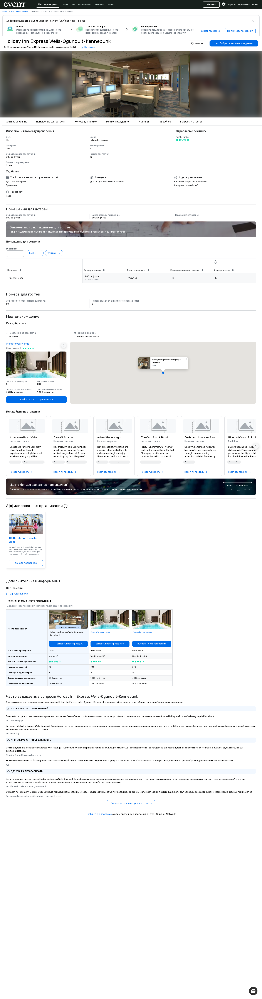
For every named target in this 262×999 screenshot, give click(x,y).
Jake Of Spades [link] (63, 437)
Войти (255, 4)
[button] (131, 84)
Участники (11, 249)
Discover (99, 4)
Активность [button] (14, 462)
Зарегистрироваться (239, 4)
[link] (27, 426)
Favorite (199, 43)
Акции (65, 4)
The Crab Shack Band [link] (154, 437)
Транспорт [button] (189, 462)
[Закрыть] (253, 21)
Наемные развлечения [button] (76, 462)
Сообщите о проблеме (99, 814)
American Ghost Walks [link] (23, 437)
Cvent (5, 11)
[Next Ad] (63, 345)
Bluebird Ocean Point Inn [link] (243, 437)
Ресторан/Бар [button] (234, 462)
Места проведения (47, 4)
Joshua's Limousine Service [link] (201, 437)
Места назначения (81, 4)
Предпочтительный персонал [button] (34, 462)
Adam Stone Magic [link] (109, 437)
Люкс (111, 4)
